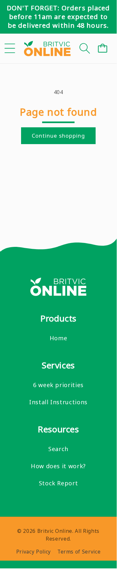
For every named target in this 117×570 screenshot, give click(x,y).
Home (58, 338)
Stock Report (58, 483)
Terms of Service (79, 551)
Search (58, 449)
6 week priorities (58, 385)
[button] (10, 48)
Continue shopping (58, 135)
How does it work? (58, 466)
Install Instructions (58, 402)
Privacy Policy (33, 551)
